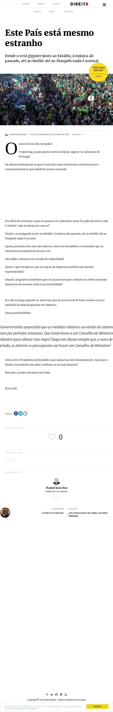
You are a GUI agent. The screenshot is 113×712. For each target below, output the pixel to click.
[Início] (79, 4)
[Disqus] (56, 565)
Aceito (97, 706)
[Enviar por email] (25, 413)
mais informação (28, 708)
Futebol (98, 76)
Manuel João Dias (56, 487)
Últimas (25, 4)
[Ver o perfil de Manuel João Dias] (56, 481)
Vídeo (51, 11)
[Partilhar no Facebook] (16, 413)
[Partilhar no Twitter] (20, 413)
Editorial (68, 11)
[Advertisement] (56, 195)
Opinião (40, 4)
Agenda (37, 11)
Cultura (56, 4)
